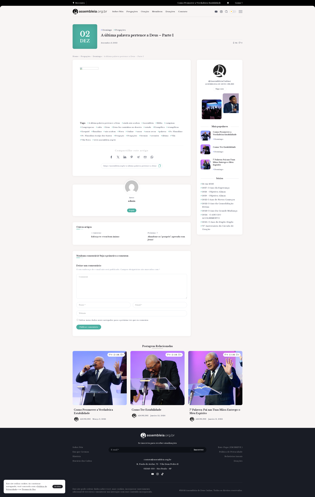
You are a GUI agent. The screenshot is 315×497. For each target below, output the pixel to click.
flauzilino (97, 132)
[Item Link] (205, 135)
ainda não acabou (131, 123)
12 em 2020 (208, 184)
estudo (148, 127)
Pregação (119, 136)
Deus (107, 127)
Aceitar (57, 486)
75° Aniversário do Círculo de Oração (218, 227)
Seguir (131, 210)
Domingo (97, 56)
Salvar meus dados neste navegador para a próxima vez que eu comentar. (114, 320)
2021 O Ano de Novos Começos (218, 199)
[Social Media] (216, 11)
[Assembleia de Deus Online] (90, 11)
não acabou (110, 132)
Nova (121, 132)
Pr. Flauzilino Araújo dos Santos (96, 136)
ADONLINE (85, 419)
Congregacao (87, 127)
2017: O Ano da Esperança (216, 188)
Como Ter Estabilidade (233, 3)
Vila (173, 136)
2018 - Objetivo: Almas (214, 192)
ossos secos (150, 132)
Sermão (144, 136)
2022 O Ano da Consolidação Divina (218, 205)
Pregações (86, 56)
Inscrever (199, 450)
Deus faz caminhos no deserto (127, 127)
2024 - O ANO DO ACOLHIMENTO (211, 216)
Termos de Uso (29, 489)
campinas (170, 123)
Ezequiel (85, 132)
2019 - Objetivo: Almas (214, 195)
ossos (139, 132)
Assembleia (148, 123)
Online (130, 132)
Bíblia (159, 123)
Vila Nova (86, 140)
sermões (155, 136)
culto (99, 127)
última (165, 136)
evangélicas (173, 127)
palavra (162, 132)
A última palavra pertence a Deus (104, 123)
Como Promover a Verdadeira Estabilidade (186, 3)
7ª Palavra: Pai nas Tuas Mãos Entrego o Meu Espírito (224, 162)
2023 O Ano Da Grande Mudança (219, 211)
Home (75, 56)
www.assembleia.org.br (105, 140)
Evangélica (159, 127)
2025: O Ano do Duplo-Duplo (217, 222)
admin (131, 201)
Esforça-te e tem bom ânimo (105, 236)
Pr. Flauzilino (175, 132)
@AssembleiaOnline (219, 81)
